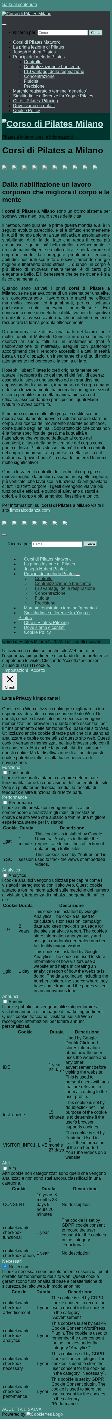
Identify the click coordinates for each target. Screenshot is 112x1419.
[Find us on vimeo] (67, 169)
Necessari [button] (12, 1261)
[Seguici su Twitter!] (16, 169)
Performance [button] (14, 797)
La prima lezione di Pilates (38, 47)
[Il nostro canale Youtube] (56, 169)
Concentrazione (39, 76)
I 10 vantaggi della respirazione (54, 71)
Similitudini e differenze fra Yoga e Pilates (53, 96)
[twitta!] (16, 525)
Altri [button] (6, 1163)
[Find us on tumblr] (77, 169)
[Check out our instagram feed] (87, 169)
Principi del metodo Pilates (39, 57)
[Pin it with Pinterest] (36, 525)
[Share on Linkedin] (46, 525)
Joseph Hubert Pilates (34, 52)
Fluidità (31, 81)
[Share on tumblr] (56, 525)
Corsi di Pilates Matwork (36, 42)
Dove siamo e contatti (34, 105)
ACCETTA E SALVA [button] (22, 1409)
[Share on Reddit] (26, 525)
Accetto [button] (38, 670)
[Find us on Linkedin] (36, 169)
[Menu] (4, 24)
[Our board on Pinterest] (26, 169)
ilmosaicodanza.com (30, 510)
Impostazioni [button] (16, 670)
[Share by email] (67, 525)
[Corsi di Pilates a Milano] (6, 169)
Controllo (33, 61)
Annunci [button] (10, 996)
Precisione (34, 86)
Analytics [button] (11, 870)
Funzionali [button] (12, 767)
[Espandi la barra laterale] (4, 535)
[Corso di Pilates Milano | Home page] (26, 13)
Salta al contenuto (19, 4)
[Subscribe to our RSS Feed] (46, 169)
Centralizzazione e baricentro (52, 66)
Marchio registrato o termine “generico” (50, 91)
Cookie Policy (26, 110)
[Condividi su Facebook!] (6, 525)
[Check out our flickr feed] (97, 169)
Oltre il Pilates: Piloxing (35, 100)
